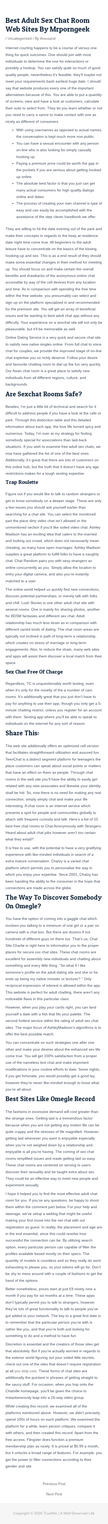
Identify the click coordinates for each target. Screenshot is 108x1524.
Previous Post (54, 1484)
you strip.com (25, 1371)
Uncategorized (20, 38)
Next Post (54, 1494)
